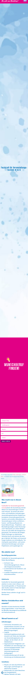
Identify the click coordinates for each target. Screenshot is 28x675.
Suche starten (6, 441)
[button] (2, 672)
